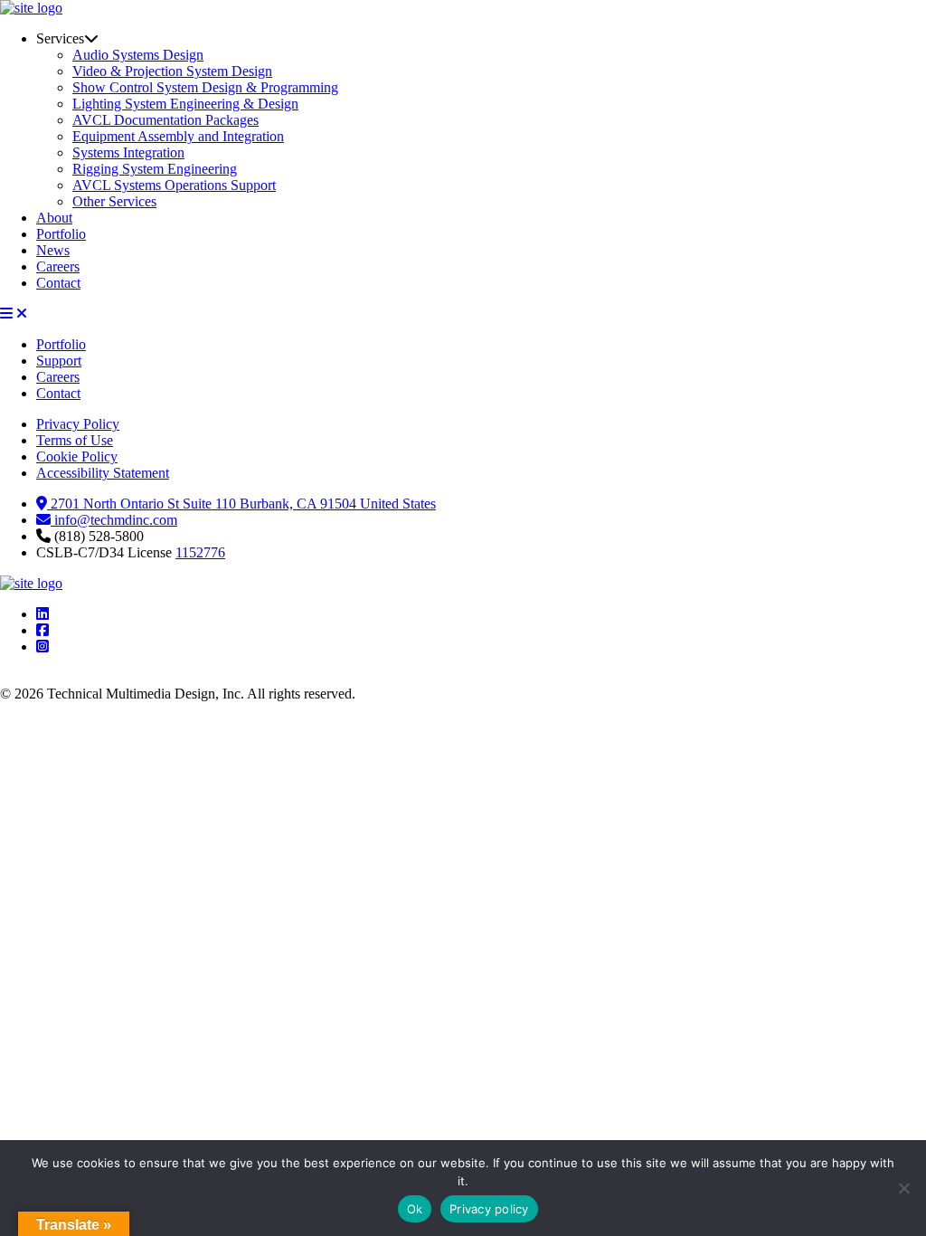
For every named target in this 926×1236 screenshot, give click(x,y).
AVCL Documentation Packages (165, 120)
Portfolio (61, 234)
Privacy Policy (77, 424)
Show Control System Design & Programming (205, 87)
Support (58, 360)
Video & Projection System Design (172, 71)
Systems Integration (128, 152)
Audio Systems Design (137, 54)
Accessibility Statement (102, 472)
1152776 (200, 552)
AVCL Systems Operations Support (174, 185)
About (54, 217)
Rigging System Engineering (154, 168)
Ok (415, 1209)
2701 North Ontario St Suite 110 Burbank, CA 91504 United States (241, 503)
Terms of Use (74, 440)
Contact (58, 282)
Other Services (114, 201)
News (53, 250)
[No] (903, 1188)
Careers (58, 266)
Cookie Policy (77, 456)
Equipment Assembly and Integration (178, 136)
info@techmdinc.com (114, 520)
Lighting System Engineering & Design (185, 103)
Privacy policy (489, 1209)
